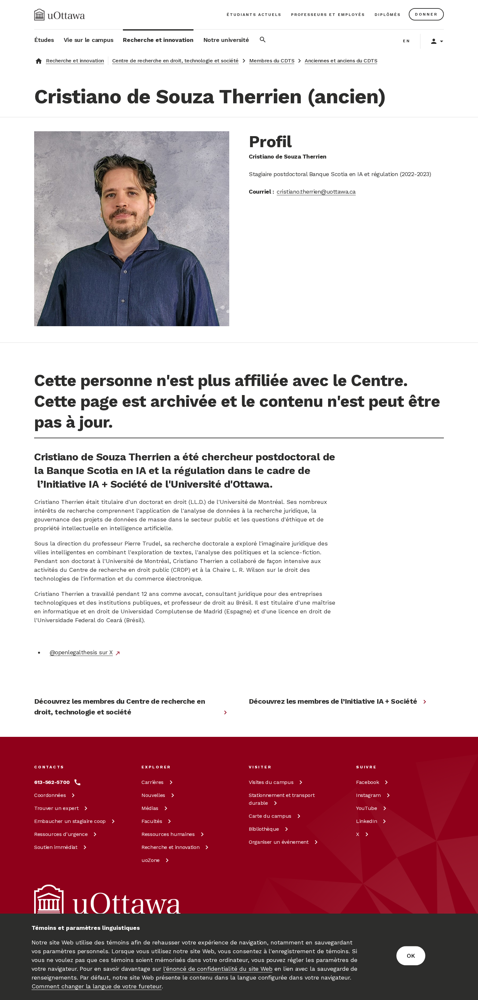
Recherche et (170, 847)
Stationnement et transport (281, 799)
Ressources (60, 834)
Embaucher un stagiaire (70, 821)
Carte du (270, 816)
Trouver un (56, 808)
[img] (59, 14)
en (406, 41)
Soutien (55, 847)
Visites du (271, 782)
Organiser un (279, 842)
